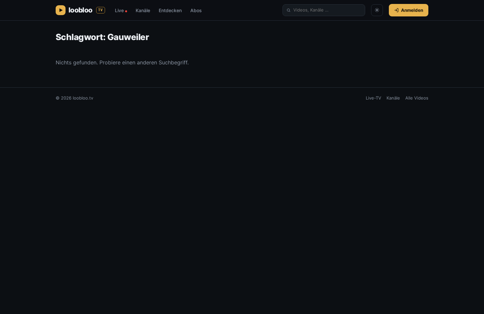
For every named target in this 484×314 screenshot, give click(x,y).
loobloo (85, 10)
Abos (196, 10)
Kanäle (143, 10)
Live (121, 10)
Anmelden (412, 10)
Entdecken (170, 10)
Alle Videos (416, 98)
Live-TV (373, 98)
